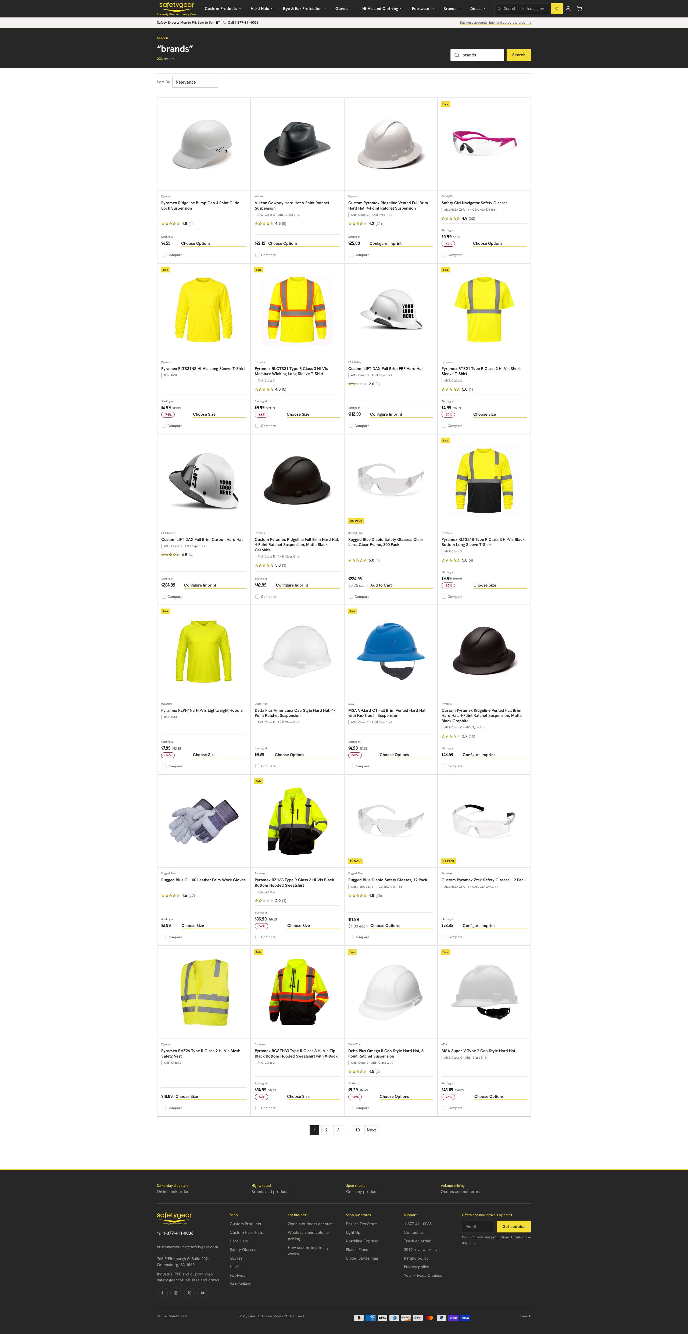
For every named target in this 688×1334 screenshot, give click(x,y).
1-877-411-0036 (178, 1233)
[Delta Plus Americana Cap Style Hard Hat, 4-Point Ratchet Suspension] (297, 651)
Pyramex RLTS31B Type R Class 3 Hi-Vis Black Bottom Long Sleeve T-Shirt (483, 542)
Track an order (417, 1241)
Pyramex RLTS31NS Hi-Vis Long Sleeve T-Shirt (203, 368)
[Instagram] (175, 1293)
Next (371, 1130)
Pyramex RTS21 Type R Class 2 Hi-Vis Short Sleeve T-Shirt (481, 371)
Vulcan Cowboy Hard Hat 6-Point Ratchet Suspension (292, 205)
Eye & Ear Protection (302, 8)
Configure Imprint (386, 243)
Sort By (163, 82)
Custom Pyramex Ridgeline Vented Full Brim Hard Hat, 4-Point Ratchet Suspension (388, 205)
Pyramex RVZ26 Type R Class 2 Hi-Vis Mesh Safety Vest (200, 1053)
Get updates (514, 1226)
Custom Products (221, 8)
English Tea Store (361, 1224)
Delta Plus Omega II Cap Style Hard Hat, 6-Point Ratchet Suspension (386, 1053)
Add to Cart (381, 585)
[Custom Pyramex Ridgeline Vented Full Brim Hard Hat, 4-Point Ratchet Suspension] (391, 144)
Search (518, 54)
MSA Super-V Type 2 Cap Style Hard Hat (478, 1050)
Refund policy (416, 1258)
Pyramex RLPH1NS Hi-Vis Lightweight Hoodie (202, 710)
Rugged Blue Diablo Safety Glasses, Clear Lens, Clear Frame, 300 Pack (385, 542)
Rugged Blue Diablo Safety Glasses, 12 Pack (387, 880)
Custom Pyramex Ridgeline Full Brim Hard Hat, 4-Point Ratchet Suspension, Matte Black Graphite (297, 545)
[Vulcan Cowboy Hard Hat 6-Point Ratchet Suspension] (297, 144)
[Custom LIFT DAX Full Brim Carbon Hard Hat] (203, 480)
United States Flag (362, 1258)
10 (357, 1130)
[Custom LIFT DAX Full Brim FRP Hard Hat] (391, 310)
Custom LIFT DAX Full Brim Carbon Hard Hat (202, 539)
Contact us (414, 1232)
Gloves (341, 8)
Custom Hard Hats (246, 1232)
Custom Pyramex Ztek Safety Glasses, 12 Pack (484, 880)
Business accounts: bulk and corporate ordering (495, 22)
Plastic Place (357, 1249)
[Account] (568, 9)
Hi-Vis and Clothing (380, 8)
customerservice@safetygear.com (187, 1247)
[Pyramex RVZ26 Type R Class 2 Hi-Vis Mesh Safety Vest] (203, 992)
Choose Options (195, 243)
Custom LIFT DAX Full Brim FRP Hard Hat (385, 368)
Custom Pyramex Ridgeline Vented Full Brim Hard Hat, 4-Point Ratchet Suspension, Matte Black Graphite (482, 716)
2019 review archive (422, 1249)
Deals (475, 8)
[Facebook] (162, 1293)
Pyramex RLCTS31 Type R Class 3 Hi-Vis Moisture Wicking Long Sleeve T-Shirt (291, 371)
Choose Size (204, 414)
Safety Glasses (243, 1249)
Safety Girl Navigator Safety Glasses (474, 203)
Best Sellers (240, 1284)
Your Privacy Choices (423, 1275)
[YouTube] (202, 1293)
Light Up (353, 1232)
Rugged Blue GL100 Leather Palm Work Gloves (203, 880)
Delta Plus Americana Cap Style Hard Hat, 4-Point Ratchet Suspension (295, 713)
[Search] (557, 8)
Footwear (420, 8)
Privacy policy (416, 1267)
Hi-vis (234, 1267)
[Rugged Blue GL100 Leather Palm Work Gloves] (203, 821)
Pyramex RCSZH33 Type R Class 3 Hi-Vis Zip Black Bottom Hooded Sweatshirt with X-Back (296, 1053)
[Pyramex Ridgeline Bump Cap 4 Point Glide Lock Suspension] (203, 144)
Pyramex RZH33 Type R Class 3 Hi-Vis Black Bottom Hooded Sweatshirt (294, 882)
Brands (449, 8)
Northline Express (362, 1241)
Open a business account (310, 1224)
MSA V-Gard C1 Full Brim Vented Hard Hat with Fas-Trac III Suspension (386, 713)
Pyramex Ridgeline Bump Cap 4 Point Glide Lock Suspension (200, 205)
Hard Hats (260, 8)
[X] (189, 1293)
